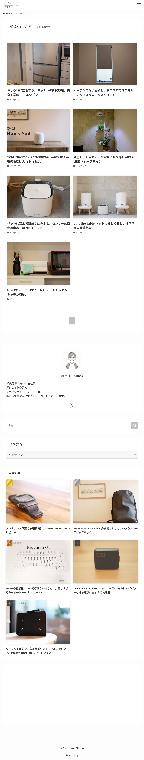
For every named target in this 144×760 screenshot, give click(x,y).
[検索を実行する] (134, 425)
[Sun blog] (16, 5)
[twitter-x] (72, 405)
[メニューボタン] (139, 5)
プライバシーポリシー (72, 748)
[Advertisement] (72, 694)
